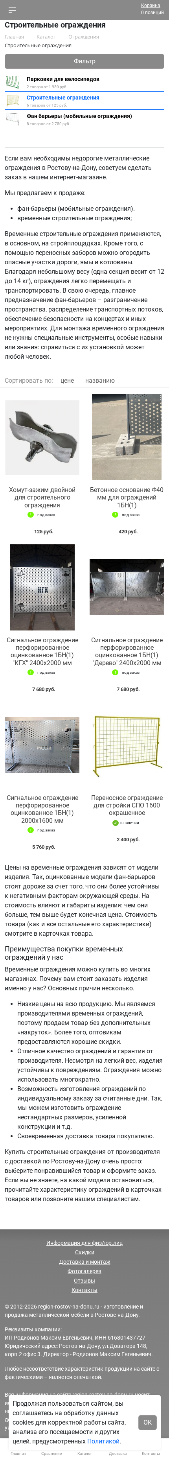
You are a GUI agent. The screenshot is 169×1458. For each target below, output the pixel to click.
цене (67, 380)
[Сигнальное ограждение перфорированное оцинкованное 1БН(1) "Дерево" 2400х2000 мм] (127, 587)
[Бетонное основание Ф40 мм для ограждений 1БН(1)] (127, 437)
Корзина (150, 5)
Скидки (84, 1252)
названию (100, 380)
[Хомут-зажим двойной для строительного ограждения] (42, 437)
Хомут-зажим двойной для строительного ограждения (42, 497)
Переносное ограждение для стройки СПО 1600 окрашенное (127, 805)
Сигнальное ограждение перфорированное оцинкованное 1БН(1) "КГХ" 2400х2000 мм (42, 651)
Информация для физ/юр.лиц (84, 1243)
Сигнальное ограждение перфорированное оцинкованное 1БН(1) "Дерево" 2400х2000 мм (127, 651)
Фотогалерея (84, 1271)
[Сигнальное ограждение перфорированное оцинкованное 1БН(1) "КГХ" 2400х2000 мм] (42, 587)
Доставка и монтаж (84, 1262)
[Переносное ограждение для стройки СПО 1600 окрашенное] (127, 745)
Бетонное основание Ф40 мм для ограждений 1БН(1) (126, 497)
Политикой (103, 1441)
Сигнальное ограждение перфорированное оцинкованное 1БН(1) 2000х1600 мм (42, 809)
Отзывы (84, 1280)
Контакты (84, 1290)
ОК (147, 1422)
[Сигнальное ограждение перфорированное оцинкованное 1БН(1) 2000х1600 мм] (42, 745)
